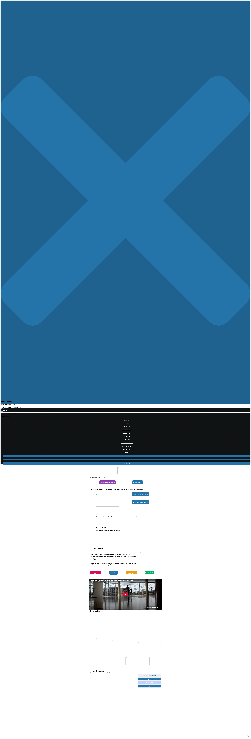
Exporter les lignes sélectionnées (8, 404)
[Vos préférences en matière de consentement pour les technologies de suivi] (248, 736)
